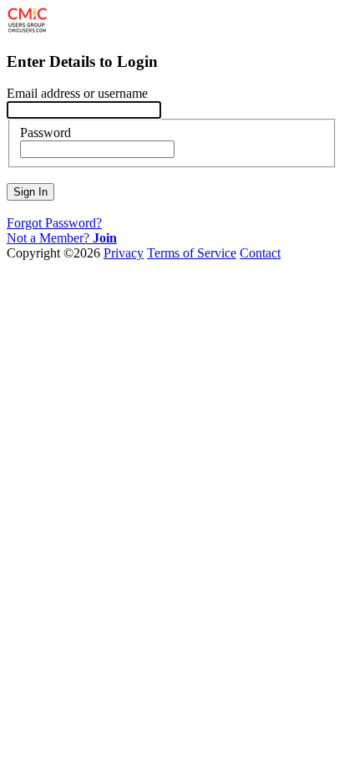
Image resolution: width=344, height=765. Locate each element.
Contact (260, 253)
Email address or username (77, 93)
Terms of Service (191, 253)
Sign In (30, 192)
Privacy (124, 253)
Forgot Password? (54, 223)
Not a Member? (62, 238)
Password (45, 132)
